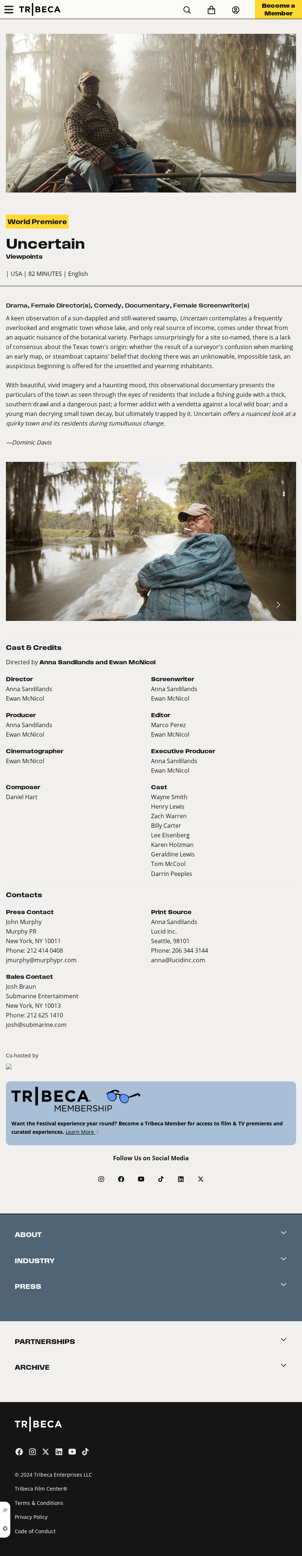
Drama (17, 305)
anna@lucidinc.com (178, 960)
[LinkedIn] (180, 1179)
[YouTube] (141, 1179)
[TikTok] (161, 1179)
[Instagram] (101, 1179)
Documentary (147, 305)
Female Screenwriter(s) (211, 305)
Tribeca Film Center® (41, 1488)
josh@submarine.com (36, 1024)
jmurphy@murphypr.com (41, 960)
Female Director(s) (61, 305)
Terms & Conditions (39, 1502)
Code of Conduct (35, 1531)
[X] (200, 1179)
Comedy (108, 305)
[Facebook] (121, 1179)
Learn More (80, 1131)
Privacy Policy (31, 1516)
